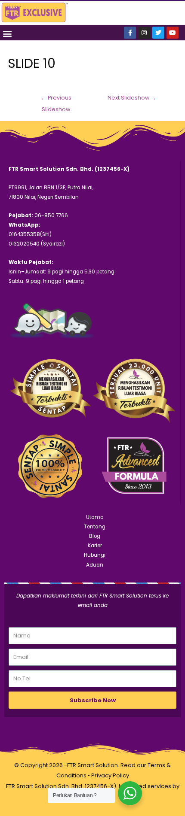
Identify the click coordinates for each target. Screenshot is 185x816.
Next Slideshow (132, 97)
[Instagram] (144, 33)
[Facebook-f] (130, 33)
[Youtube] (172, 33)
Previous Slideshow (56, 99)
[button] (7, 33)
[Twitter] (158, 33)
